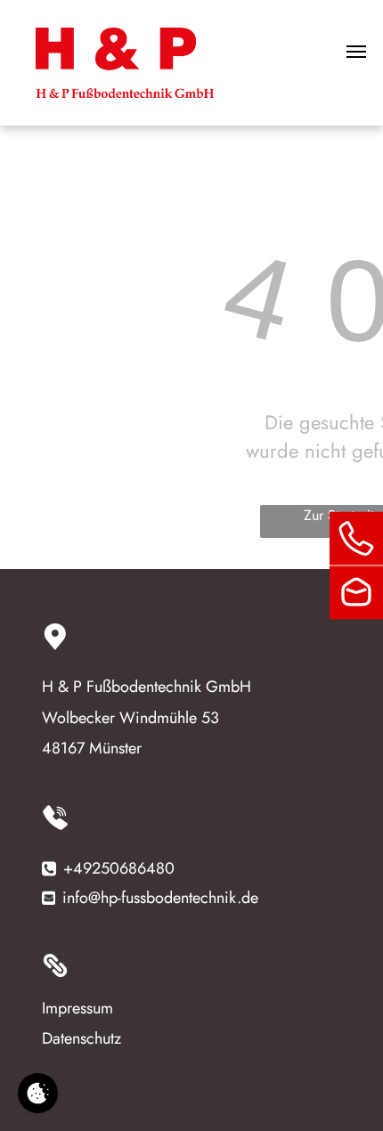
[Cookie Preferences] (38, 1093)
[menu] (356, 51)
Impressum (77, 1008)
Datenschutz (81, 1038)
